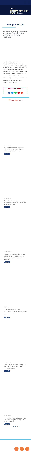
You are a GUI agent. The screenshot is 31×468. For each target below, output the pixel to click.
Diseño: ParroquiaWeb (24, 465)
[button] (25, 2)
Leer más (7, 153)
